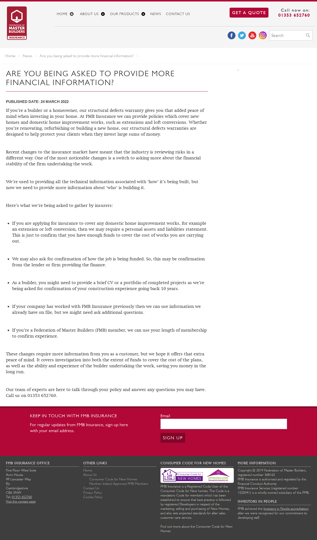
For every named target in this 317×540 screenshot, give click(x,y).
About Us (89, 14)
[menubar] (184, 13)
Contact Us (178, 14)
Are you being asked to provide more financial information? (86, 55)
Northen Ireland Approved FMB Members (118, 484)
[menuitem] (66, 13)
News (155, 14)
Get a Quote (249, 12)
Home (62, 14)
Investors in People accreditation (286, 509)
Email (165, 415)
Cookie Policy (93, 497)
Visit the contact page (21, 501)
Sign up (173, 437)
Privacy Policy (92, 492)
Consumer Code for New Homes (113, 479)
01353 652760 (294, 15)
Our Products (124, 14)
